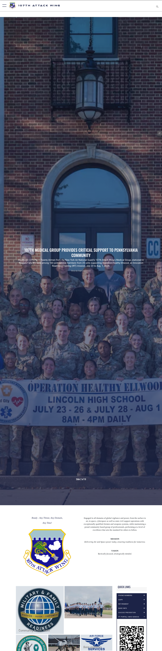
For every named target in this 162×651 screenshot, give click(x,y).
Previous (16, 261)
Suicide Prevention (127, 612)
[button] (4, 5)
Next (146, 261)
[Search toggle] (158, 5)
